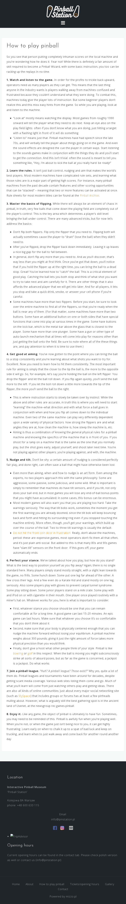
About (29, 884)
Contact (63, 889)
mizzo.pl (71, 896)
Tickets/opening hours (84, 884)
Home (16, 884)
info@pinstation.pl (63, 819)
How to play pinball (51, 884)
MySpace (25, 696)
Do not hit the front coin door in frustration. (42, 533)
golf (30, 653)
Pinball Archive (89, 195)
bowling (18, 653)
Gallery (109, 884)
